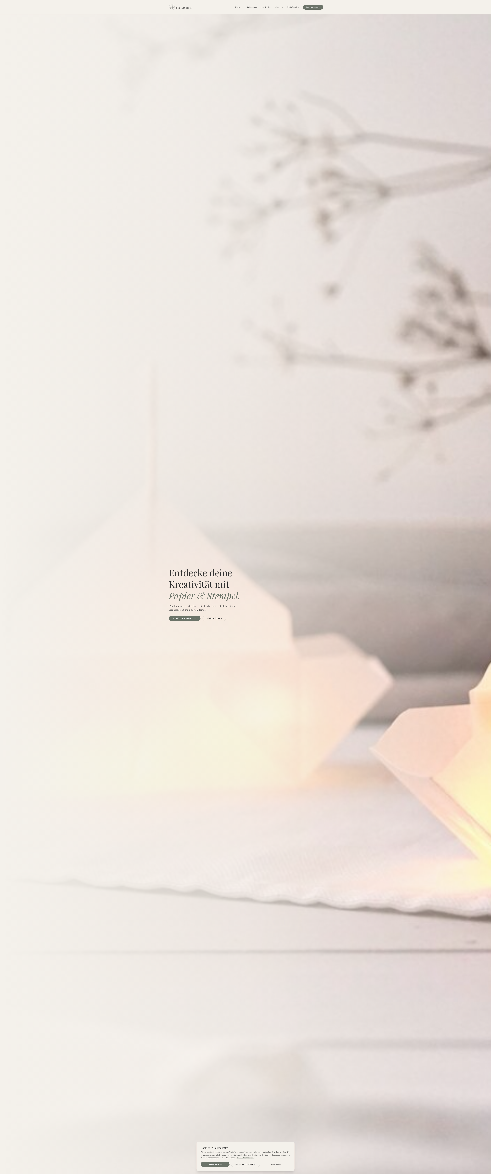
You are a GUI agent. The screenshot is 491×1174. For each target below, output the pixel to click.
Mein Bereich (293, 7)
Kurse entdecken (313, 7)
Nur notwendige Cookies (245, 1164)
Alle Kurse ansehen (182, 618)
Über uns (279, 7)
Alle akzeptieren (215, 1164)
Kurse (237, 7)
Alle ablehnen (276, 1164)
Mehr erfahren (214, 618)
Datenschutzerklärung (245, 1158)
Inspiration (266, 7)
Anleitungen (252, 7)
